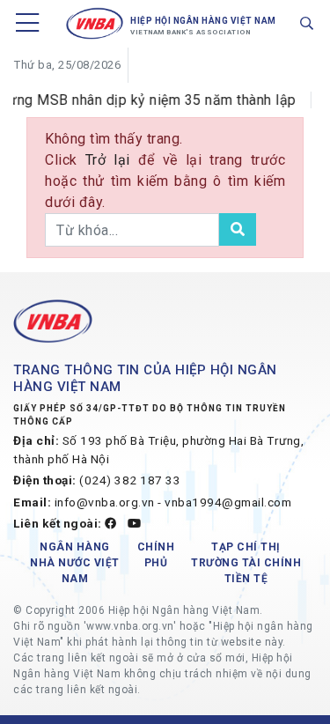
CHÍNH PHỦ (156, 555)
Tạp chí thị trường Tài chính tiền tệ (246, 563)
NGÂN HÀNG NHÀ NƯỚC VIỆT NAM (75, 563)
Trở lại (111, 159)
